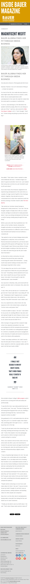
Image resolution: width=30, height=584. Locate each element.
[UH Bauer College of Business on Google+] (25, 559)
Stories (25, 24)
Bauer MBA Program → (15, 168)
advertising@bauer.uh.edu (6, 539)
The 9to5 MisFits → (15, 166)
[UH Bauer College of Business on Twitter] (25, 556)
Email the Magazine (5, 534)
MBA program (21, 398)
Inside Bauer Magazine (14, 8)
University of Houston (9, 577)
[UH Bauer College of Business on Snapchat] (22, 559)
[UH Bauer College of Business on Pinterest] (19, 559)
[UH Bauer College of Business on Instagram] (22, 556)
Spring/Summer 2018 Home (16, 24)
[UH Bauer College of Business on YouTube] (17, 559)
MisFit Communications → (15, 165)
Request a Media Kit (5, 531)
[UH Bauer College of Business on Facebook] (17, 556)
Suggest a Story (4, 532)
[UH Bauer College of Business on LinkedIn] (19, 556)
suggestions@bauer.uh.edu (14, 581)
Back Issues (3, 529)
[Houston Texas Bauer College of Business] (8, 21)
